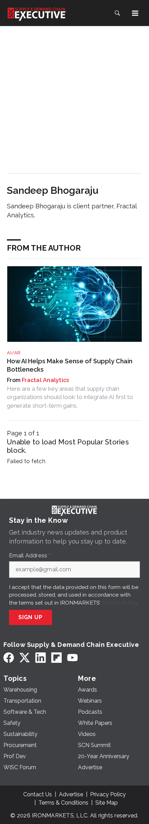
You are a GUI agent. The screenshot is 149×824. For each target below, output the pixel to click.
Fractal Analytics (45, 380)
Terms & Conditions (63, 802)
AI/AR (14, 352)
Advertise (71, 794)
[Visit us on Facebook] (8, 657)
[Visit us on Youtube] (72, 657)
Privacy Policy (119, 602)
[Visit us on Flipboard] (56, 657)
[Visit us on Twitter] (24, 657)
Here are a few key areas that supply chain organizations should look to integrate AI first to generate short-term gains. (70, 397)
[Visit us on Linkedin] (40, 657)
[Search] (117, 13)
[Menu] (135, 13)
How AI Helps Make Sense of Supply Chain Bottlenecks (69, 365)
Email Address (30, 555)
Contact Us (37, 794)
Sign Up (30, 617)
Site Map (106, 802)
